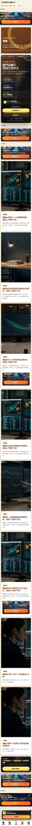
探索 (2, 5)
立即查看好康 (16, 110)
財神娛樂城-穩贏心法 (8, 2)
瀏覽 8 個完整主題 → (7, 50)
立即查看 (16, 816)
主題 (6, 5)
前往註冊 (16, 115)
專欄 (10, 5)
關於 (14, 5)
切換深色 (19, 5)
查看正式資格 (16, 768)
